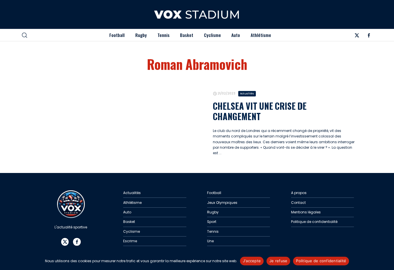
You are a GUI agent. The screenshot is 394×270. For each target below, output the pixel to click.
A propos (299, 192)
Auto (235, 34)
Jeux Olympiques (222, 202)
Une (210, 241)
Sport (211, 221)
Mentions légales (306, 212)
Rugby (141, 34)
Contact (298, 202)
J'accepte (252, 260)
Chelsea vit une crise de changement (260, 111)
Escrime (130, 241)
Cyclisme (212, 34)
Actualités (247, 93)
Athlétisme (261, 34)
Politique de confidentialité (314, 221)
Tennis (163, 34)
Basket (186, 34)
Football (117, 34)
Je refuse (278, 260)
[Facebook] (368, 36)
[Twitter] (356, 36)
